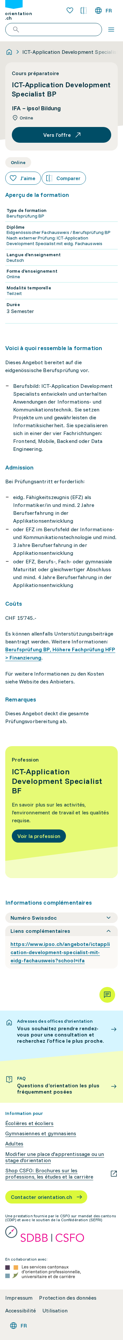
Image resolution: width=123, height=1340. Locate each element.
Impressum (18, 1298)
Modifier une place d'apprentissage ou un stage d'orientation (54, 1157)
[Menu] (111, 29)
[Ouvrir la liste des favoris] (69, 10)
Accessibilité (20, 1311)
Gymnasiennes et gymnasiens (40, 1133)
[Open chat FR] (107, 995)
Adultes (14, 1144)
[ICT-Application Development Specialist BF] (61, 812)
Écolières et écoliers (29, 1123)
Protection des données (67, 1298)
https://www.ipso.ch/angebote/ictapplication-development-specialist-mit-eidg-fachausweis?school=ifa (60, 952)
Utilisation (55, 1311)
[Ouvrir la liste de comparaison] (83, 10)
